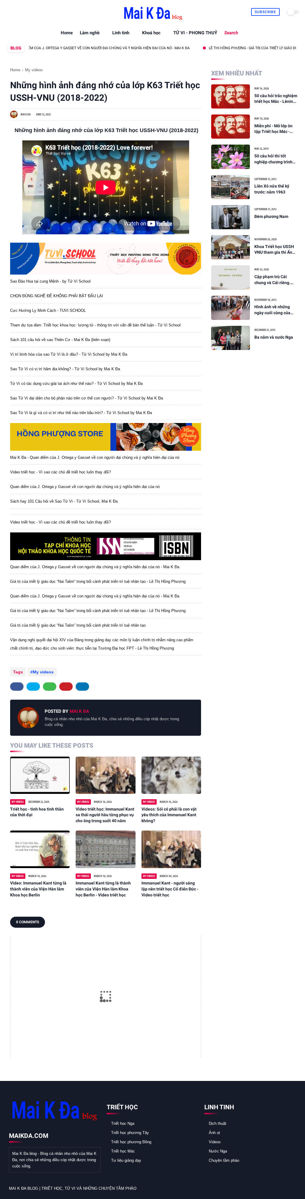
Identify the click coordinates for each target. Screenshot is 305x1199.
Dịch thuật (217, 1123)
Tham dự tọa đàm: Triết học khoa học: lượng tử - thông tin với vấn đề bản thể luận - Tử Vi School (95, 325)
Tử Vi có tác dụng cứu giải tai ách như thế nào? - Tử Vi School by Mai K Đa (76, 383)
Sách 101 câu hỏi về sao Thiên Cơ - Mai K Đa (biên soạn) (60, 339)
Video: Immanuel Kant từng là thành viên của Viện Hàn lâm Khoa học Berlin (38, 889)
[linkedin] (82, 686)
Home (67, 32)
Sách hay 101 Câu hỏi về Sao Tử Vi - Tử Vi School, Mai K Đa (64, 501)
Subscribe (265, 12)
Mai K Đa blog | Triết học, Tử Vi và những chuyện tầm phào (72, 1188)
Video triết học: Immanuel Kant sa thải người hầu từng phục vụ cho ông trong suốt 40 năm (105, 815)
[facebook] (9, 11)
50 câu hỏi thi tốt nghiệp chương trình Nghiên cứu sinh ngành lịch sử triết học (276, 159)
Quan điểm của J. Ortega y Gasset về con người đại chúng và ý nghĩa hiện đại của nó (85, 486)
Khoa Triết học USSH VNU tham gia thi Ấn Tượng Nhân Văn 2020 (275, 249)
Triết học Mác (123, 1151)
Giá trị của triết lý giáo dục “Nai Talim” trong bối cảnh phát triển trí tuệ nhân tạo (78, 625)
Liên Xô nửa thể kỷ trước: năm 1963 (271, 189)
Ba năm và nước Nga (273, 337)
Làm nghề (89, 32)
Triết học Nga (122, 1123)
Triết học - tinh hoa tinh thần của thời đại (37, 812)
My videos (34, 70)
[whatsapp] (23, 11)
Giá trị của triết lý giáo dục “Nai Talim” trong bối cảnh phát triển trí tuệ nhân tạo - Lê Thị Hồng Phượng (98, 581)
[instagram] (30, 11)
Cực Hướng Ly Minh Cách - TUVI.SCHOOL (48, 310)
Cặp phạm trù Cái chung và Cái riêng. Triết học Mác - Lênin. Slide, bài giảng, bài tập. (274, 280)
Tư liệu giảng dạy (126, 1160)
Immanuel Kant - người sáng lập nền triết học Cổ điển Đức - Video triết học (169, 889)
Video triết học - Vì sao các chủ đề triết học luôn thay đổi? (60, 472)
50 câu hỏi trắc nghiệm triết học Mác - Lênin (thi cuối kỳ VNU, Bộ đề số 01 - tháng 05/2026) (275, 99)
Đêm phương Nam (271, 216)
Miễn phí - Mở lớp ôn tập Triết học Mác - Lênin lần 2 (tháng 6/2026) (273, 129)
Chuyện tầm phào (224, 1160)
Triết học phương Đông (131, 1142)
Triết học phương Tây (130, 1132)
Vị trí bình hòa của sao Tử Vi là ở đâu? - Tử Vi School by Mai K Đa (68, 354)
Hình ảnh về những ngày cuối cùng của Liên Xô (272, 310)
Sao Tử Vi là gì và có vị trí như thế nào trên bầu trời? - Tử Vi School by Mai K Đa (81, 412)
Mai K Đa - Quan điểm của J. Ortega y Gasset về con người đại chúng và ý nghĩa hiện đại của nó (94, 457)
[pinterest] (66, 686)
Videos (215, 1142)
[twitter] (16, 11)
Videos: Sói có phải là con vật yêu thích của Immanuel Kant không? (169, 815)
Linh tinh (120, 32)
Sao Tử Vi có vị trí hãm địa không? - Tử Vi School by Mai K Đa (65, 369)
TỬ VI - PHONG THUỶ (195, 32)
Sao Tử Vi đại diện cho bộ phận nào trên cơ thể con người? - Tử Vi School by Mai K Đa (86, 398)
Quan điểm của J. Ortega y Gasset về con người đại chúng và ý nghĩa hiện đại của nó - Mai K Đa (94, 567)
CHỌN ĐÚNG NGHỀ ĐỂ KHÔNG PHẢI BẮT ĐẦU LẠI (56, 296)
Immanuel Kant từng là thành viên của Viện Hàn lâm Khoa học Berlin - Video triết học (103, 889)
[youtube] (36, 11)
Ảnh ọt (214, 1132)
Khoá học (151, 32)
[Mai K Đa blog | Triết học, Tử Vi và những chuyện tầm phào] (152, 21)
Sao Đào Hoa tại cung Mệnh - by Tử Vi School (50, 281)
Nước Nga (218, 1151)
